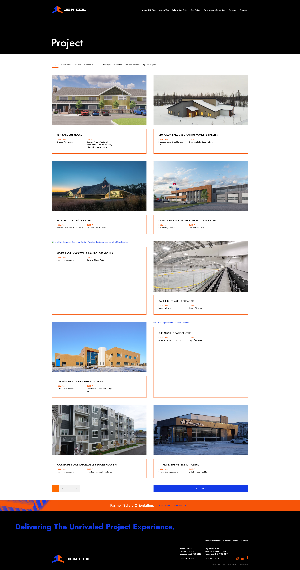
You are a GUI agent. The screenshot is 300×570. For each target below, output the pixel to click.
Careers (232, 10)
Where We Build (179, 10)
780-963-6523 (187, 558)
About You (164, 10)
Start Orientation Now (170, 505)
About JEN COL (148, 10)
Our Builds (195, 10)
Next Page (201, 489)
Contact (243, 10)
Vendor (235, 540)
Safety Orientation (213, 540)
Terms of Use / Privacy (219, 564)
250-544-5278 (212, 558)
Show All (55, 64)
